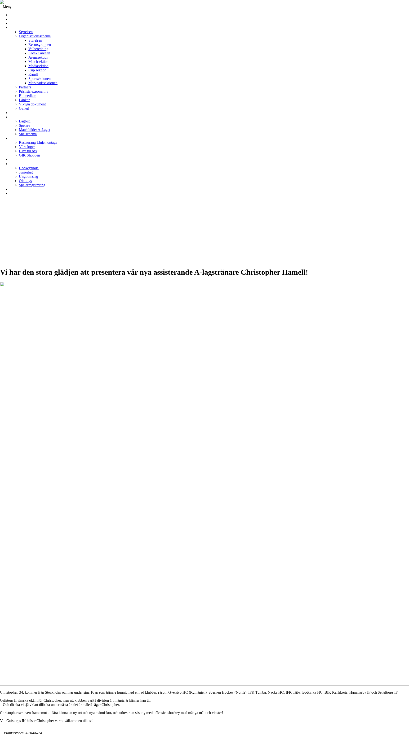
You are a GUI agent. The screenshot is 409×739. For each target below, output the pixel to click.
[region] (204, 233)
